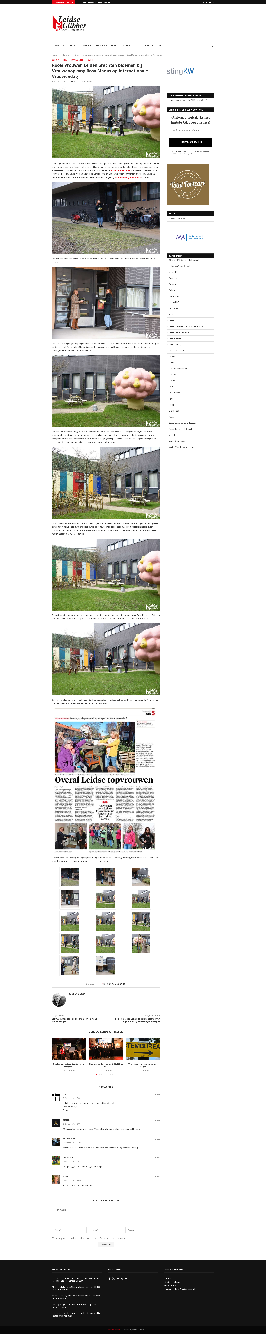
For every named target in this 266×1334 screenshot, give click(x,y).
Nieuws (172, 374)
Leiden (172, 320)
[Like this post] (104, 984)
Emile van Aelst (72, 81)
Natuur (172, 362)
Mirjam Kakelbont (60, 1287)
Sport (171, 417)
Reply (157, 1094)
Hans (54, 1304)
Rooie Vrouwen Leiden (120, 170)
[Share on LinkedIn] (115, 984)
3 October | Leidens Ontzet (94, 46)
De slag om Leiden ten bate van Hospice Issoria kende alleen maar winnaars (76, 1279)
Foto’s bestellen (130, 46)
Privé (171, 398)
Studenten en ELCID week (180, 429)
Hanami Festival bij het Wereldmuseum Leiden (103, 2)
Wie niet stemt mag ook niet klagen (143, 1065)
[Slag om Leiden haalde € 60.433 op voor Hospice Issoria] (106, 1049)
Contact (162, 46)
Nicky (65, 1176)
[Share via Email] (124, 984)
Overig (172, 380)
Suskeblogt (69, 1139)
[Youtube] (210, 2)
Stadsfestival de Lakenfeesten (182, 423)
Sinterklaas (174, 411)
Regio (171, 404)
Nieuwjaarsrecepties (178, 368)
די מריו (66, 1094)
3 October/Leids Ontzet (179, 266)
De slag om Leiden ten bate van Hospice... (69, 1065)
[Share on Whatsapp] (118, 984)
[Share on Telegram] (121, 984)
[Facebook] (199, 2)
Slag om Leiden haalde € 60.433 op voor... (106, 1065)
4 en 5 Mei (173, 272)
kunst (171, 314)
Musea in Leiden (176, 350)
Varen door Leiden (177, 441)
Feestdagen (174, 296)
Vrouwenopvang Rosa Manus (128, 177)
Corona (66, 55)
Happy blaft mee (176, 302)
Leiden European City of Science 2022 (186, 326)
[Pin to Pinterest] (113, 984)
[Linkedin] (206, 2)
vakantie (173, 435)
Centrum (173, 278)
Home (56, 46)
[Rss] (213, 2)
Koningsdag (174, 308)
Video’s (114, 46)
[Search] (212, 46)
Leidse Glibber (114, 1329)
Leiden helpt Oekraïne (179, 332)
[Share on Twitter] (110, 984)
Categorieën (69, 46)
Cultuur (172, 290)
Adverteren (147, 46)
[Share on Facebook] (107, 984)
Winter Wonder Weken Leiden (182, 447)
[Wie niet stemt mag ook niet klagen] (143, 1049)
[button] (77, 2)
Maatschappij (175, 344)
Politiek (172, 386)
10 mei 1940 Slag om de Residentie (185, 260)
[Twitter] (203, 2)
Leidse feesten (175, 338)
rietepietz (68, 1157)
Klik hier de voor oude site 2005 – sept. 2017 (187, 100)
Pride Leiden (174, 392)
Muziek (172, 356)
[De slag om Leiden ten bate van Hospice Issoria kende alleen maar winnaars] (69, 1049)
